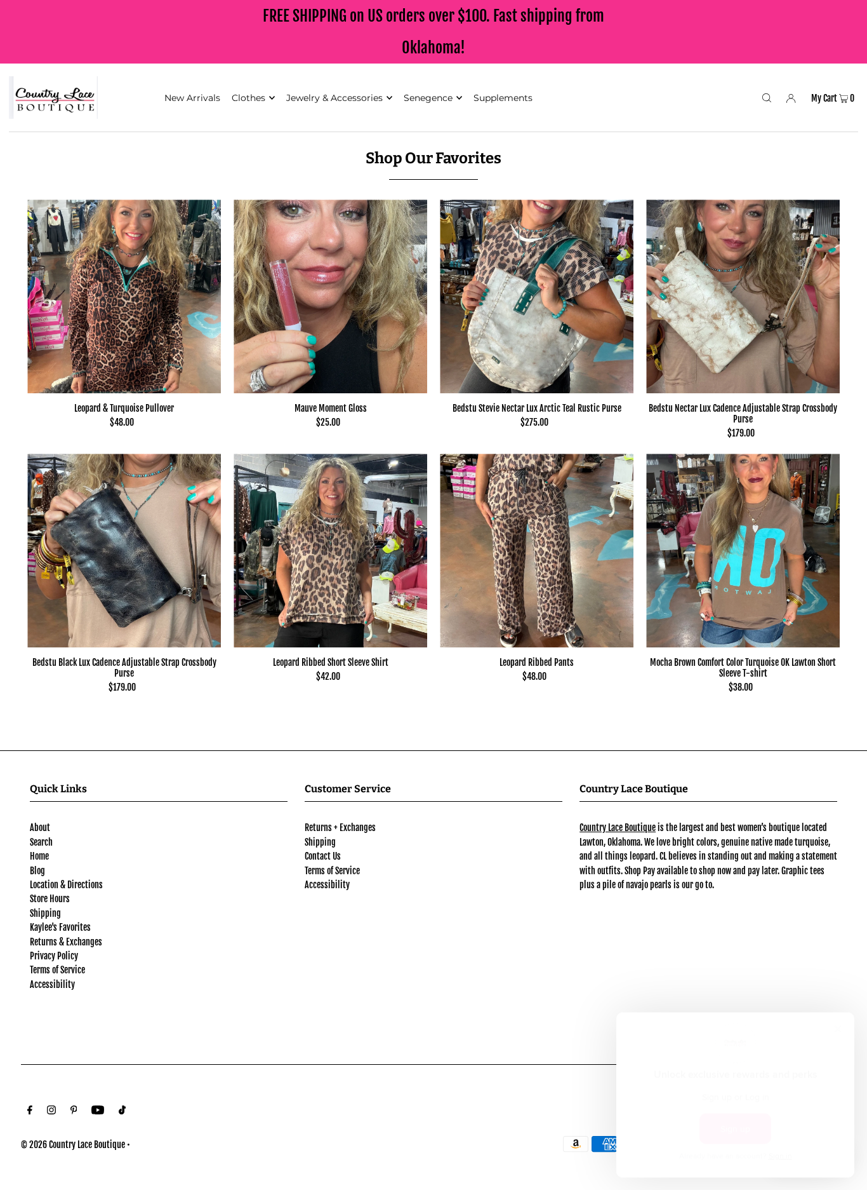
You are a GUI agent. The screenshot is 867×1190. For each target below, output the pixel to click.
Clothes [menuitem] (248, 98)
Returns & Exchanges (66, 941)
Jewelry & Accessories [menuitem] (334, 98)
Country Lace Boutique (617, 827)
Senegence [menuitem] (428, 98)
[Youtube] (97, 1111)
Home (39, 856)
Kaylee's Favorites (60, 927)
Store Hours (50, 898)
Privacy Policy (54, 955)
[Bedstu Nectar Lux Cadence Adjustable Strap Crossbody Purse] (743, 296)
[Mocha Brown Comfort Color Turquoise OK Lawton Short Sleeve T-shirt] (743, 550)
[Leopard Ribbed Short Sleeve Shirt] (330, 550)
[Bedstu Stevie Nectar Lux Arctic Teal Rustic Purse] (536, 296)
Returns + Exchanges (340, 827)
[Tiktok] (122, 1111)
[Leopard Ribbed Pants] (536, 550)
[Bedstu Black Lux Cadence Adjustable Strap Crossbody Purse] (124, 550)
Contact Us (323, 856)
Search (41, 842)
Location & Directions (66, 884)
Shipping (45, 913)
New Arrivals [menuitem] (192, 98)
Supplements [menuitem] (503, 98)
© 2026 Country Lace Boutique (73, 1144)
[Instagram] (51, 1111)
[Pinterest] (73, 1111)
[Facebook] (29, 1111)
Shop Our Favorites (433, 158)
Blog (37, 870)
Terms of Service (57, 969)
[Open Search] (766, 97)
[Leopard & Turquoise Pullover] (124, 296)
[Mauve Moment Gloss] (330, 296)
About (40, 827)
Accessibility (52, 984)
